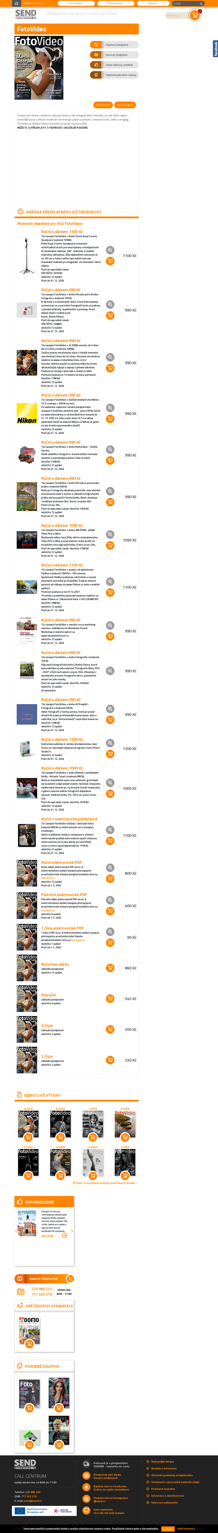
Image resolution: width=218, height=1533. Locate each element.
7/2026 (92, 1109)
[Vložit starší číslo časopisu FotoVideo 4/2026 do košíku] (60, 1162)
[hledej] (201, 3)
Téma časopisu (75, 3)
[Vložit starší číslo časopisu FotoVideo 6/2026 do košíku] (125, 1124)
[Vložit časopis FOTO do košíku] (29, 1451)
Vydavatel (152, 3)
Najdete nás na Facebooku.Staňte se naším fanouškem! (111, 1495)
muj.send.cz (47, 878)
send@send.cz (33, 1508)
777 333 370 (41, 1295)
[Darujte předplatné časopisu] (42, 1278)
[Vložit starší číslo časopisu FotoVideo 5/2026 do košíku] (28, 1162)
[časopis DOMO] (29, 1337)
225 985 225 (41, 1289)
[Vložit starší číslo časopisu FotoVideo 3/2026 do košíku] (93, 1162)
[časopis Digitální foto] (29, 1401)
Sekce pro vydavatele (164, 1510)
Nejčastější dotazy (162, 1469)
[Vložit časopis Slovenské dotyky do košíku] (57, 1451)
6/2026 (125, 1109)
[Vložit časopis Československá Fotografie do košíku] (57, 1415)
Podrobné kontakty (163, 1496)
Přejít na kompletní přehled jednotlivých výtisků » (106, 1183)
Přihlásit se (173, 15)
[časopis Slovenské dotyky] (57, 1437)
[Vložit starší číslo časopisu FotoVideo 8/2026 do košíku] (60, 1124)
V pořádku (168, 1529)
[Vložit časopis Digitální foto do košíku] (29, 1415)
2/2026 (125, 1147)
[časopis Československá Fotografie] (57, 1400)
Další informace (186, 1529)
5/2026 (28, 1147)
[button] (114, 44)
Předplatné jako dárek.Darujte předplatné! (107, 1483)
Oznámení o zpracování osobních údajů (175, 1489)
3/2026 (92, 1147)
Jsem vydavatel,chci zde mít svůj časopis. (109, 1518)
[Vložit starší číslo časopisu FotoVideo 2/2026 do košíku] (125, 1162)
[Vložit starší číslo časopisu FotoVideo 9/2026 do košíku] (28, 1124)
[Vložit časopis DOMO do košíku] (29, 1351)
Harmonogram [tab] (125, 105)
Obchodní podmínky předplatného (172, 1482)
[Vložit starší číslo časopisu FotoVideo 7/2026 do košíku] (93, 1124)
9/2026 (28, 1109)
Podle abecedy (115, 3)
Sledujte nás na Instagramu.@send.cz (111, 1506)
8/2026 (60, 1109)
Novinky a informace (164, 1475)
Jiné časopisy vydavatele (33, 1310)
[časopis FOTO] (29, 1444)
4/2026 (60, 1147)
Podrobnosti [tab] (103, 105)
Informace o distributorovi (167, 1503)
